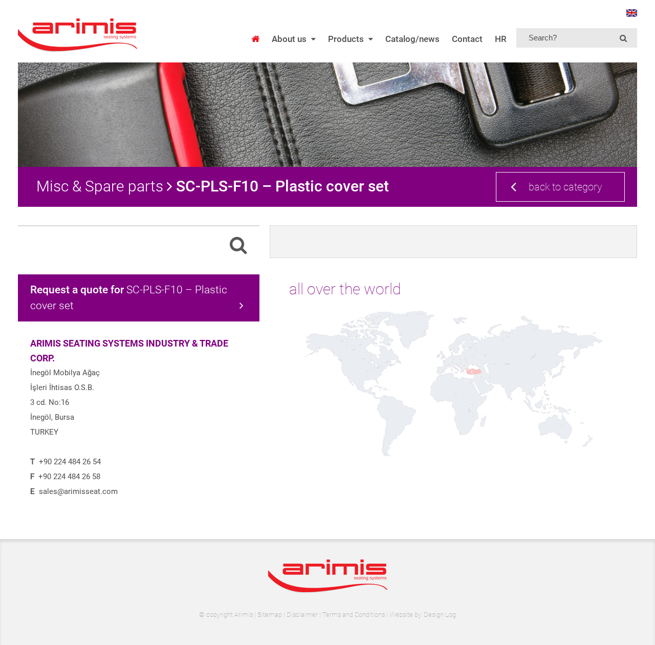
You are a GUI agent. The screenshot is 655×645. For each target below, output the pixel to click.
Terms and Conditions (353, 614)
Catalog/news (412, 39)
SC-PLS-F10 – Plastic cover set (128, 298)
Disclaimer (302, 614)
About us (289, 39)
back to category (565, 187)
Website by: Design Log (422, 614)
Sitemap (269, 614)
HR (501, 39)
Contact (467, 39)
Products (346, 39)
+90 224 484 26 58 (69, 476)
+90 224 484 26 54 (70, 461)
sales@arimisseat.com (78, 491)
